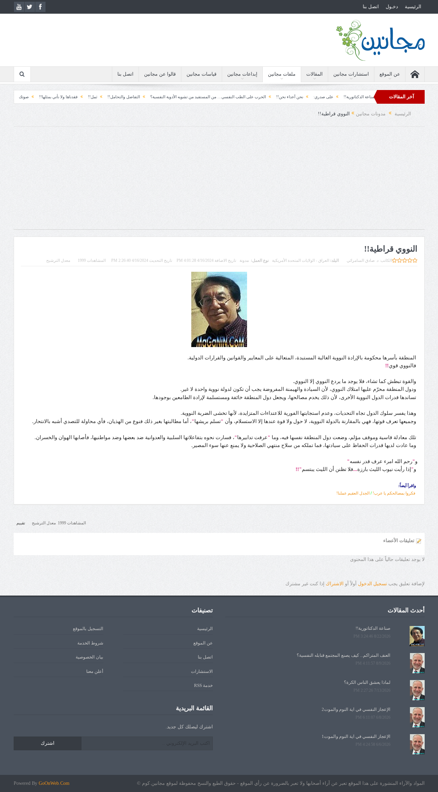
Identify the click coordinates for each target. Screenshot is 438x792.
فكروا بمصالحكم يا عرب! (393, 493)
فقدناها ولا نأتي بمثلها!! (76, 96)
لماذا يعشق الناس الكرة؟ (367, 682)
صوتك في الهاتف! (32, 96)
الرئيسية (413, 6)
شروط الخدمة (90, 643)
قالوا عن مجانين (160, 74)
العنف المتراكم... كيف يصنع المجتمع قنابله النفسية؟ (343, 655)
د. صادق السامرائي (362, 260)
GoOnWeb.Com (54, 783)
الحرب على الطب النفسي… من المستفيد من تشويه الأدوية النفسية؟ (226, 96)
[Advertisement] (219, 181)
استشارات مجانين (351, 74)
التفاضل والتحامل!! (141, 96)
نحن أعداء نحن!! (307, 96)
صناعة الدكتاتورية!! (373, 628)
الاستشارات (202, 671)
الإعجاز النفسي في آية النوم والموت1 (356, 736)
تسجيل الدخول (372, 583)
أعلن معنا (94, 671)
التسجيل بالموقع (88, 628)
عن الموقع (389, 74)
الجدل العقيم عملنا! (353, 493)
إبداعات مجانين (242, 74)
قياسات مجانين (201, 74)
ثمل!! (110, 96)
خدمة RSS (203, 685)
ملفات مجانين (282, 74)
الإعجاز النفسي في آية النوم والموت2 (356, 709)
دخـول (392, 6)
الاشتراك (335, 583)
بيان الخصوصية (89, 657)
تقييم (20, 523)
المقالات (314, 74)
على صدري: (341, 96)
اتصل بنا (371, 6)
